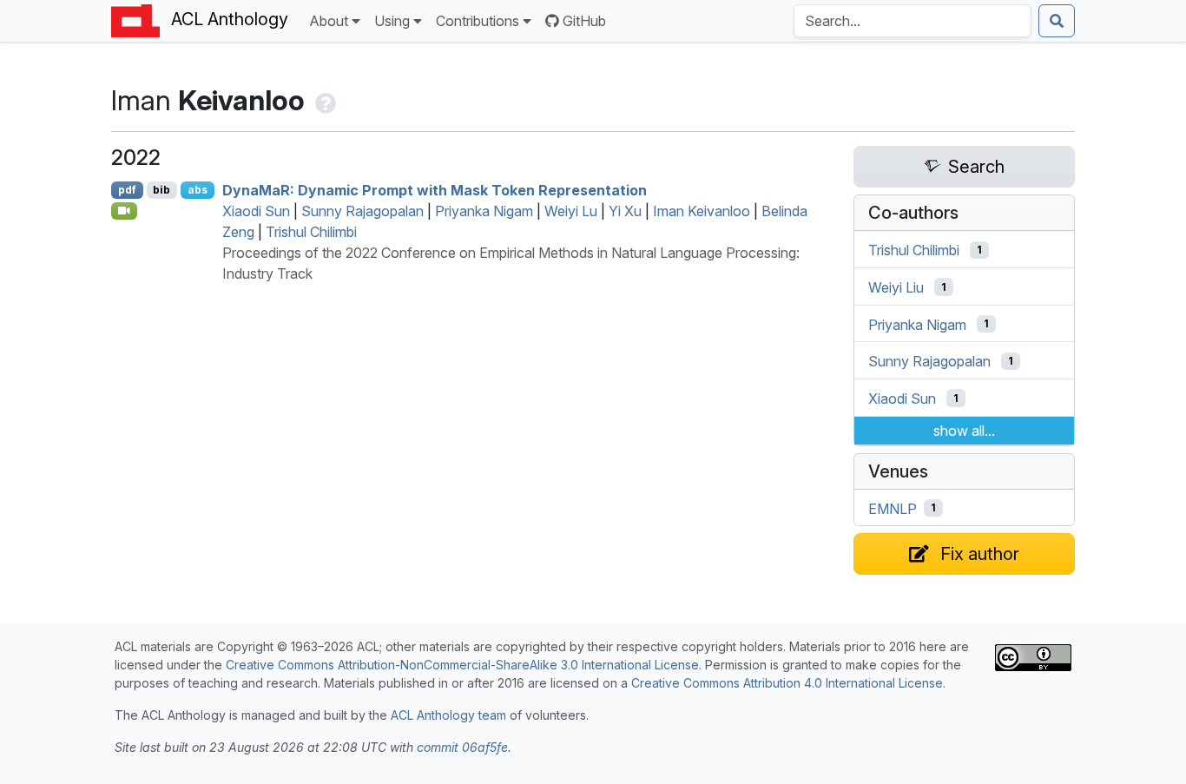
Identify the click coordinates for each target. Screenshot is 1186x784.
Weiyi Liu (896, 287)
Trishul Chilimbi (311, 231)
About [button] (328, 21)
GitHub (584, 21)
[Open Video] (124, 211)
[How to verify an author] (324, 100)
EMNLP (892, 508)
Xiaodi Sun (256, 211)
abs (198, 189)
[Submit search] (1056, 20)
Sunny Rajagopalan (362, 211)
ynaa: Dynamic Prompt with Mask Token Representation (434, 190)
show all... (964, 430)
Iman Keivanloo (701, 211)
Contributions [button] (477, 21)
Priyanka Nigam (484, 211)
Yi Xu (625, 211)
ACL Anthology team (448, 715)
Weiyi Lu (570, 211)
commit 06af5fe (462, 747)
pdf (127, 189)
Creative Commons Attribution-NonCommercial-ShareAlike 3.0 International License (462, 664)
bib (161, 189)
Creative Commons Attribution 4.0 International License (787, 682)
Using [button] (392, 21)
